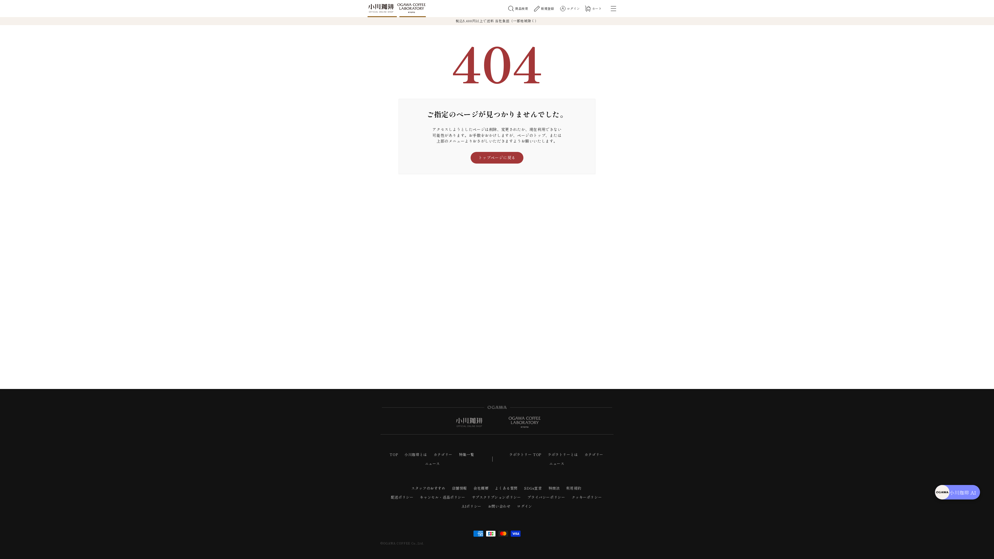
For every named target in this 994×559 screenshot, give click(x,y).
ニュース (432, 463)
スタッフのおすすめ (428, 488)
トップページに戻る (497, 157)
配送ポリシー (402, 497)
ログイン (524, 506)
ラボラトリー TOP (525, 454)
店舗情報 (459, 488)
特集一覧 (466, 454)
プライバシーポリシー (546, 497)
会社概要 (480, 488)
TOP (394, 454)
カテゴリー (443, 454)
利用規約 (573, 488)
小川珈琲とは (415, 454)
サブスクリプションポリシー (496, 497)
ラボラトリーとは (563, 454)
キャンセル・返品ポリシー (442, 497)
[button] (518, 8)
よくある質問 (506, 488)
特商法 (554, 488)
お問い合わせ (499, 506)
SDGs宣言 (533, 488)
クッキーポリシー (587, 497)
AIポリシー (471, 506)
